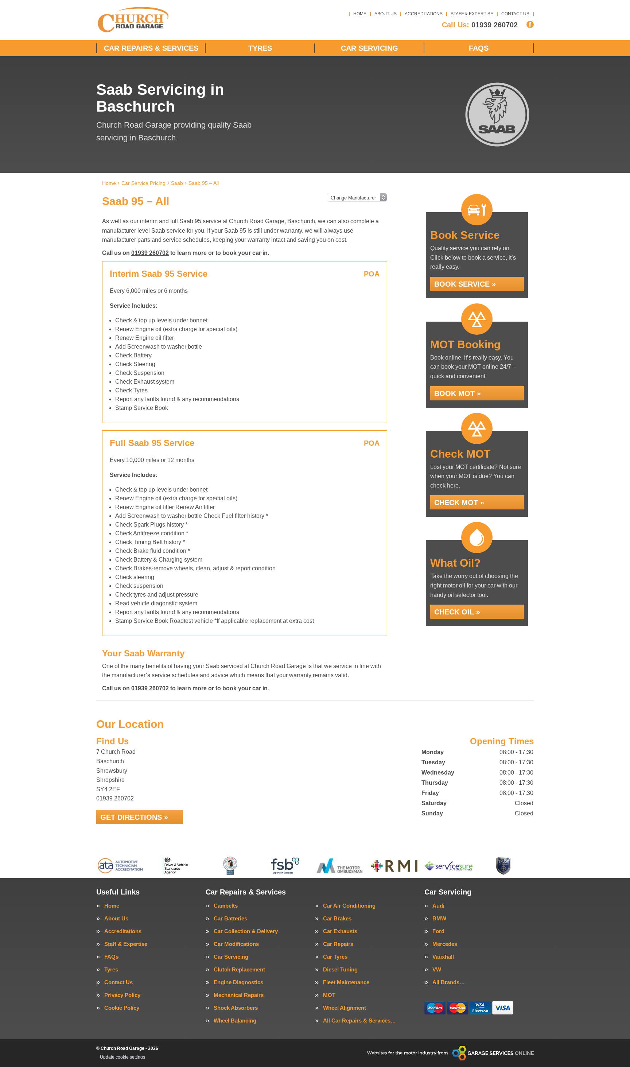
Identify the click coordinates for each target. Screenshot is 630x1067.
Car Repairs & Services (151, 48)
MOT (329, 995)
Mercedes (444, 944)
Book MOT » (457, 393)
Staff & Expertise (472, 13)
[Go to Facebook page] (530, 24)
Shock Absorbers (236, 1007)
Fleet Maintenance (346, 982)
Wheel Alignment (344, 1007)
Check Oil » (457, 612)
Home (359, 13)
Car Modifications (236, 944)
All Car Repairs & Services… (359, 1020)
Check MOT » (459, 502)
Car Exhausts (340, 931)
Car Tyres (335, 956)
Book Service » (465, 284)
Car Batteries (230, 918)
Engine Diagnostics (238, 982)
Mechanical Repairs (239, 995)
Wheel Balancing (235, 1020)
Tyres (260, 48)
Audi (438, 905)
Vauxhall (443, 956)
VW (436, 969)
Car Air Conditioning (349, 905)
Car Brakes (337, 918)
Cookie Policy (121, 1007)
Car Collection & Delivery (246, 931)
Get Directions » (134, 817)
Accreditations (424, 13)
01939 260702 (480, 24)
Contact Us (515, 13)
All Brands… (448, 982)
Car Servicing (369, 48)
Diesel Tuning (340, 969)
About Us (385, 13)
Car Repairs (338, 944)
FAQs (479, 48)
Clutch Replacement (239, 969)
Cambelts (226, 905)
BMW (439, 918)
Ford (438, 931)
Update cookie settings (122, 1057)
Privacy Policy (122, 995)
